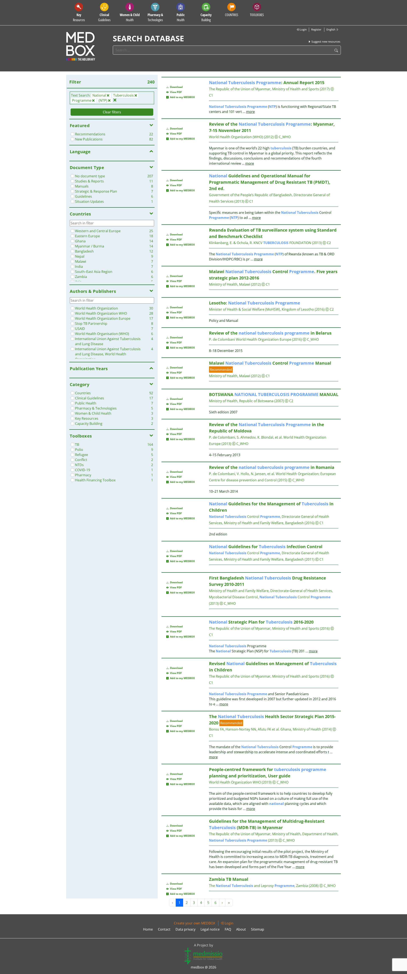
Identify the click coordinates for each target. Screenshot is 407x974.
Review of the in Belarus (270, 333)
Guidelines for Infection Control (265, 546)
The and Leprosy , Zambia (258, 885)
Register (316, 29)
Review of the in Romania (271, 467)
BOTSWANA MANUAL (273, 394)
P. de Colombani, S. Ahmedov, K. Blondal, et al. (246, 437)
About (241, 929)
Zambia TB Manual (228, 879)
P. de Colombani (222, 339)
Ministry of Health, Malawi (229, 284)
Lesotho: (254, 303)
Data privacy (185, 929)
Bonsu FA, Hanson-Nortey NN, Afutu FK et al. (244, 729)
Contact (164, 929)
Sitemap (257, 929)
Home (148, 929)
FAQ (228, 929)
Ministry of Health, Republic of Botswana (241, 401)
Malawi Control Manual (270, 363)
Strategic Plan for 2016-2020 (261, 622)
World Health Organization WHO (235, 782)
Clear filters (112, 112)
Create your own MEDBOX (194, 923)
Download (176, 87)
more (250, 111)
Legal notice (210, 929)
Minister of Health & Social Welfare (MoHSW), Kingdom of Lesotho (261, 309)
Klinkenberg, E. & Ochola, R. (231, 242)
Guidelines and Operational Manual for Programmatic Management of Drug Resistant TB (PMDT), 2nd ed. (269, 182)
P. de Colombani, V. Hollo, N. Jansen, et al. (242, 473)
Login (303, 29)
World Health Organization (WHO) (236, 137)
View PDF (175, 92)
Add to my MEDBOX (182, 97)
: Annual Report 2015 (266, 82)
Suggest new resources (325, 41)
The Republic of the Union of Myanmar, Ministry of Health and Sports (264, 89)
